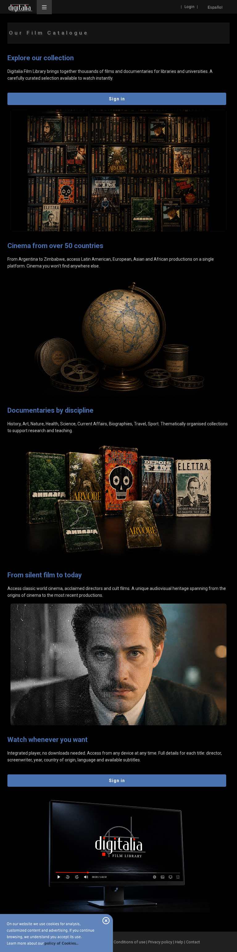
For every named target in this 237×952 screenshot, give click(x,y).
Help (179, 942)
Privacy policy (160, 942)
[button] (44, 7)
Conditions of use (130, 942)
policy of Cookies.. (61, 943)
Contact (193, 942)
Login (190, 7)
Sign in (117, 98)
